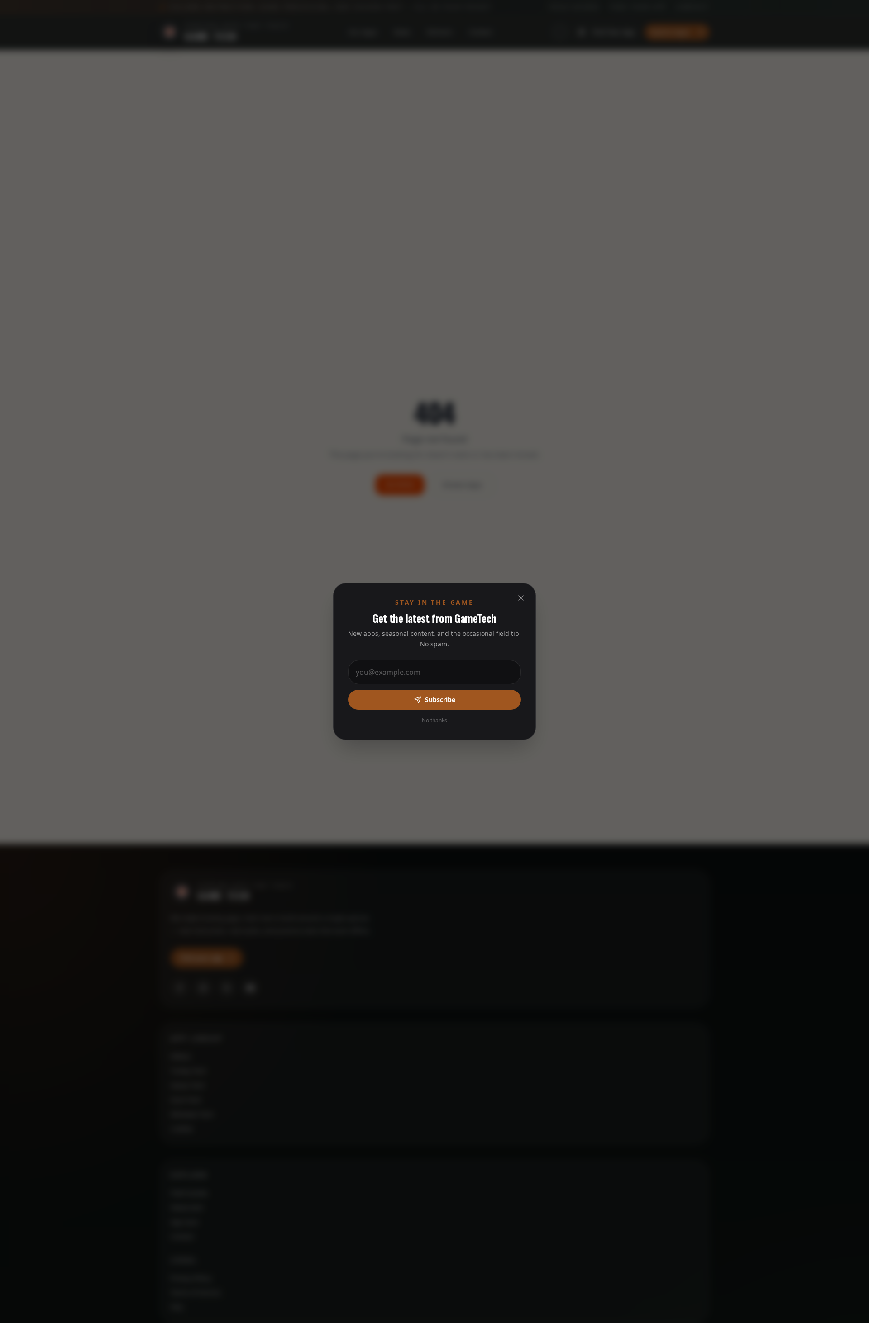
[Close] (521, 598)
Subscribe (440, 699)
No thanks (434, 720)
